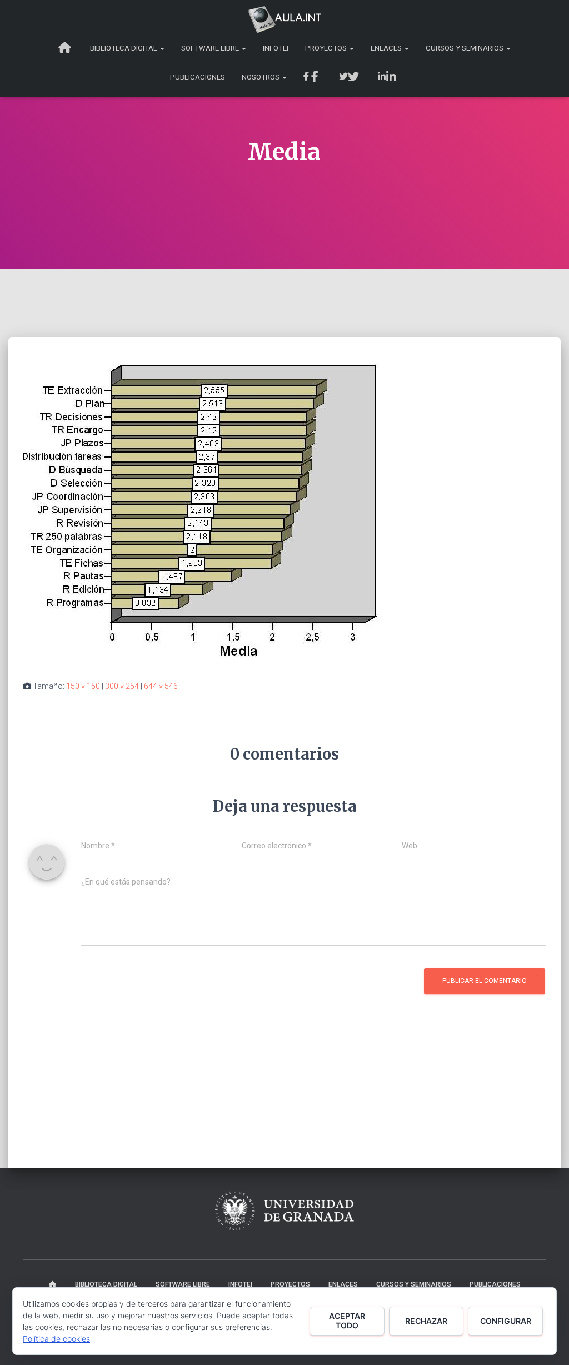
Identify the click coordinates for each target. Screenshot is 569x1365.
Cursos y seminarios (465, 48)
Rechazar (426, 1321)
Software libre (211, 48)
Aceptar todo (347, 1320)
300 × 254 (122, 686)
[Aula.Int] (284, 19)
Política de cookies (56, 1338)
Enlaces (387, 48)
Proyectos (326, 48)
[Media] (202, 511)
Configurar (505, 1321)
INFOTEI (275, 48)
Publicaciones (197, 77)
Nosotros (261, 77)
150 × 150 (83, 686)
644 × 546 (161, 686)
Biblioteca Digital (124, 48)
